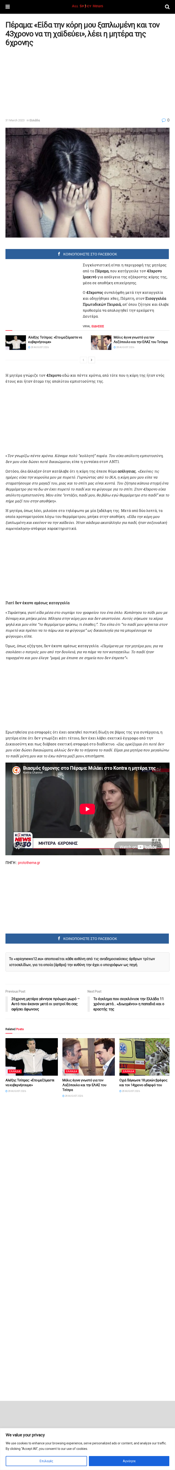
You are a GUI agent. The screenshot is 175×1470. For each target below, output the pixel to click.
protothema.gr (29, 863)
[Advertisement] (43, 82)
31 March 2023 (15, 120)
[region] (87, 1449)
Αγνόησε (129, 1461)
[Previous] (83, 360)
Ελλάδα (35, 120)
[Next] (91, 360)
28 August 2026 (39, 347)
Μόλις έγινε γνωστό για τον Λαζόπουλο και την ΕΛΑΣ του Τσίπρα (84, 1085)
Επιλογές (46, 1461)
